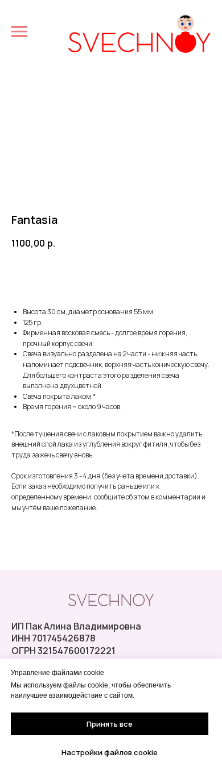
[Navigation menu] (19, 32)
